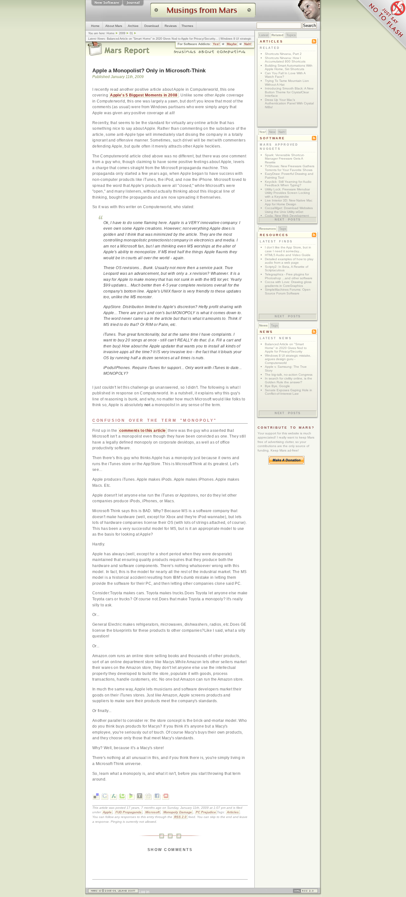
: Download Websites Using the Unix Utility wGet (289, 210)
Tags (282, 228)
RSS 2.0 (180, 817)
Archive (133, 26)
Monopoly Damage (177, 812)
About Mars (113, 26)
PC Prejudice (206, 812)
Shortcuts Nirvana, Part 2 (283, 54)
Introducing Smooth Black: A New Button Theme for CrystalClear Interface (289, 92)
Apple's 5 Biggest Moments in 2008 (143, 95)
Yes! (216, 44)
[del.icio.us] (96, 797)
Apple (107, 812)
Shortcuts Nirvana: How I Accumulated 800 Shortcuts (285, 59)
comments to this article (142, 430)
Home (95, 26)
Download (151, 26)
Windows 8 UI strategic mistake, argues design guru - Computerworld (288, 359)
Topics (291, 35)
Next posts (288, 219)
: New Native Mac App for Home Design (288, 202)
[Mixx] (165, 797)
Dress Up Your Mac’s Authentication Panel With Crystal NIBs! (289, 103)
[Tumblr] (139, 797)
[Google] (104, 797)
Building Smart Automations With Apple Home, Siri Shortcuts (288, 67)
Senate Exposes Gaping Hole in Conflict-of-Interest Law (288, 392)
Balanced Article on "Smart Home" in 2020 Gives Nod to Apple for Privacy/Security (161, 38)
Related (277, 35)
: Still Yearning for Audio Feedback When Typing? (288, 183)
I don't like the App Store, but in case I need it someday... (288, 249)
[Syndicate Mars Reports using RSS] (305, 892)
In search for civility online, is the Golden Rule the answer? (288, 380)
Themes (187, 26)
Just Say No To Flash (380, 25)
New (272, 132)
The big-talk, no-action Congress (288, 374)
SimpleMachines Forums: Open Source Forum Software (288, 291)
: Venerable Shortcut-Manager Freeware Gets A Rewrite (284, 158)
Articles (233, 812)
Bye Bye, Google (277, 386)
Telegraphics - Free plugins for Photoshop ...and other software (288, 276)
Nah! (247, 44)
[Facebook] (157, 797)
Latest (263, 35)
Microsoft (152, 812)
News (263, 325)
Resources (267, 228)
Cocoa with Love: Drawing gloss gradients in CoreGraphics (288, 283)
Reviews (171, 26)
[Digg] (148, 797)
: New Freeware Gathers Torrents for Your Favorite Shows (289, 168)
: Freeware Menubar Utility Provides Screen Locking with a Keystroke (287, 193)
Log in (144, 892)
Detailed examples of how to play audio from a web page (289, 261)
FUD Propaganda (128, 812)
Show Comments (170, 850)
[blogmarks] (131, 797)
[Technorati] (122, 797)
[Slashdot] (113, 797)
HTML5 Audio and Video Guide (288, 255)
